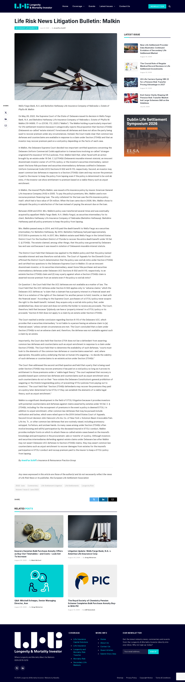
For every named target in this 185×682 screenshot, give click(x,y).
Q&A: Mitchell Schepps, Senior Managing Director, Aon (35, 602)
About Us (104, 643)
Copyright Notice (146, 678)
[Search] (169, 6)
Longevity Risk (88, 486)
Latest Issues (106, 6)
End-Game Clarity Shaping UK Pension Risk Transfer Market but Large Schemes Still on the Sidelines (154, 99)
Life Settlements (72, 486)
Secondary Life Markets (26, 28)
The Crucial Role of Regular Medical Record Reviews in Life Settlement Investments (155, 66)
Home (65, 6)
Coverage (77, 6)
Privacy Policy (131, 678)
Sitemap (120, 678)
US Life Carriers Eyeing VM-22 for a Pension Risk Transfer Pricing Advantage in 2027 (154, 82)
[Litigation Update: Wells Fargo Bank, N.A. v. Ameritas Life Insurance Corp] (92, 531)
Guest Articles (106, 650)
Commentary (33, 486)
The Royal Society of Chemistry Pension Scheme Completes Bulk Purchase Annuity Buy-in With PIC (92, 603)
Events (92, 6)
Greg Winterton (90, 557)
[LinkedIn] (5, 118)
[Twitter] (5, 112)
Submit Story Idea (108, 654)
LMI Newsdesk (90, 610)
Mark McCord (36, 560)
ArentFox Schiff (60, 28)
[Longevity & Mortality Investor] (36, 6)
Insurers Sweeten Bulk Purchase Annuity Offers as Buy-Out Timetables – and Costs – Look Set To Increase (38, 554)
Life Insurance (79, 646)
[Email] (5, 125)
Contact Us (124, 6)
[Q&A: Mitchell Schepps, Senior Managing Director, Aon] (38, 581)
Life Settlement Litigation (51, 486)
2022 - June (20, 486)
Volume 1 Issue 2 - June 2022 (27, 490)
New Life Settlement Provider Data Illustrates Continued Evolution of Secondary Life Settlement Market (154, 49)
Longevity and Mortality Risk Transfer (79, 652)
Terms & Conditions (163, 678)
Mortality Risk (79, 658)
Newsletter (157, 6)
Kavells (56, 678)
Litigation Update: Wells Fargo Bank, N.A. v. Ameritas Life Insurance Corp (89, 552)
